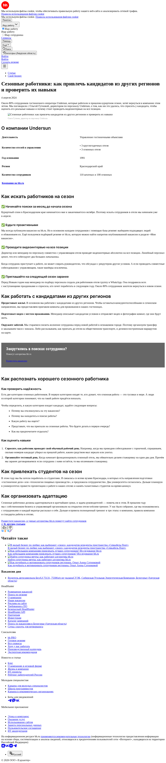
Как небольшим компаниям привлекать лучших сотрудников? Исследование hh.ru (53, 553)
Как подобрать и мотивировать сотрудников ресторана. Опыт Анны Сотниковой (53, 565)
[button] (4, 56)
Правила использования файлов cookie (57, 17)
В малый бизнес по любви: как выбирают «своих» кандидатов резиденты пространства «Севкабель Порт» (67, 548)
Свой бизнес (15, 75)
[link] (6, 49)
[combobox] (15, 753)
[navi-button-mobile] (4, 66)
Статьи (12, 73)
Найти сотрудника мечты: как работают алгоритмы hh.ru (39, 559)
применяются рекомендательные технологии (65, 736)
